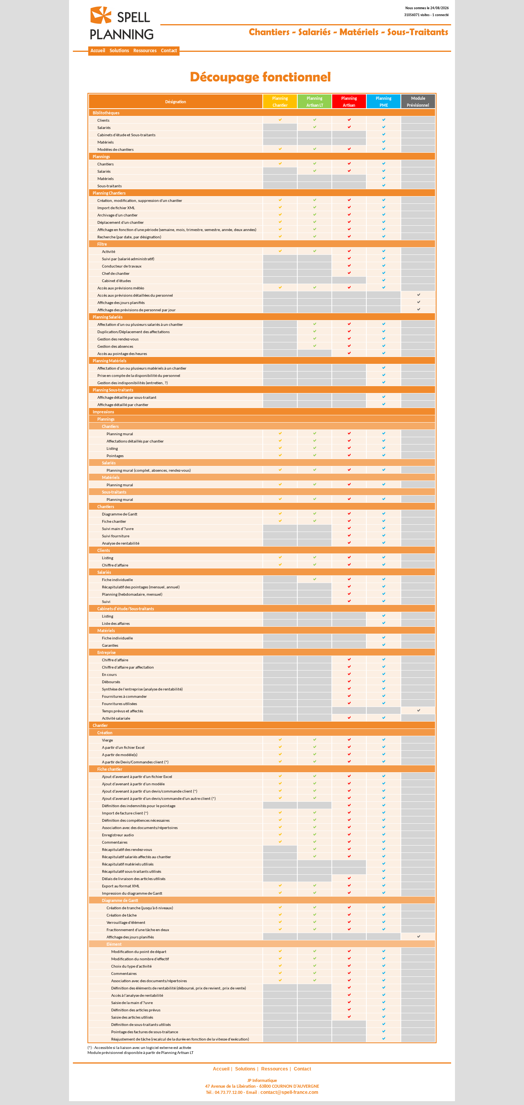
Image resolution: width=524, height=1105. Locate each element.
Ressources (145, 50)
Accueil (98, 50)
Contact (169, 50)
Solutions (119, 50)
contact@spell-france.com (289, 1092)
